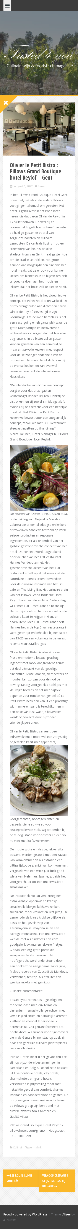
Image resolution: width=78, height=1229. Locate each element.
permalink (35, 1147)
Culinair (18, 1147)
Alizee (66, 1214)
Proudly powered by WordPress (25, 1214)
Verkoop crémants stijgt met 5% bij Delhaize (55, 1180)
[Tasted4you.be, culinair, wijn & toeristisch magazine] (39, 56)
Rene (41, 186)
